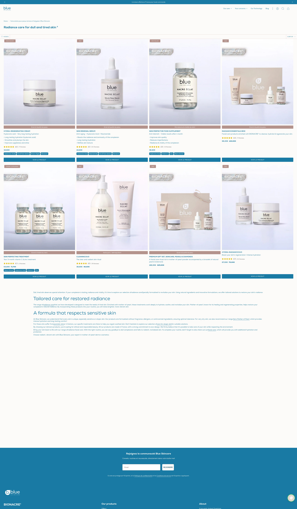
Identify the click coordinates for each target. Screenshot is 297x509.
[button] (227, 8)
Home (6, 21)
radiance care (48, 305)
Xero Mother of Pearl (241, 319)
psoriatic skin (59, 324)
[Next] (292, 2)
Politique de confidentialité (143, 476)
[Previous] (5, 2)
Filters (6, 36)
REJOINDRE (168, 467)
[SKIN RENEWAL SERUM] (112, 81)
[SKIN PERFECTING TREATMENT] (39, 207)
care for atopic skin (164, 324)
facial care (212, 330)
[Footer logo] (12, 492)
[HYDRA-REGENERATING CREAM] (39, 81)
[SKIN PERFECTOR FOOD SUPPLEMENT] (185, 81)
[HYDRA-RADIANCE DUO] (257, 207)
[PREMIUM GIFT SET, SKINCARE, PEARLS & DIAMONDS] (185, 207)
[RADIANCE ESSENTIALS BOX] (257, 81)
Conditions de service (164, 476)
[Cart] (288, 9)
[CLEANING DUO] (112, 207)
